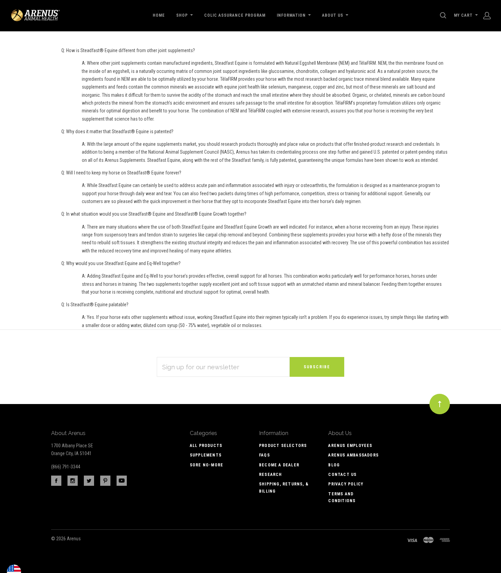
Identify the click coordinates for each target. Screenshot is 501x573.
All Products (206, 445)
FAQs (264, 455)
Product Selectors (283, 445)
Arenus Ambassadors (353, 455)
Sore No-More (206, 465)
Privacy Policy (345, 484)
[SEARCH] (444, 15)
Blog (334, 465)
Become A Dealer (279, 465)
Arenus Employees (350, 445)
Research (270, 474)
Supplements (206, 455)
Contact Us (342, 474)
